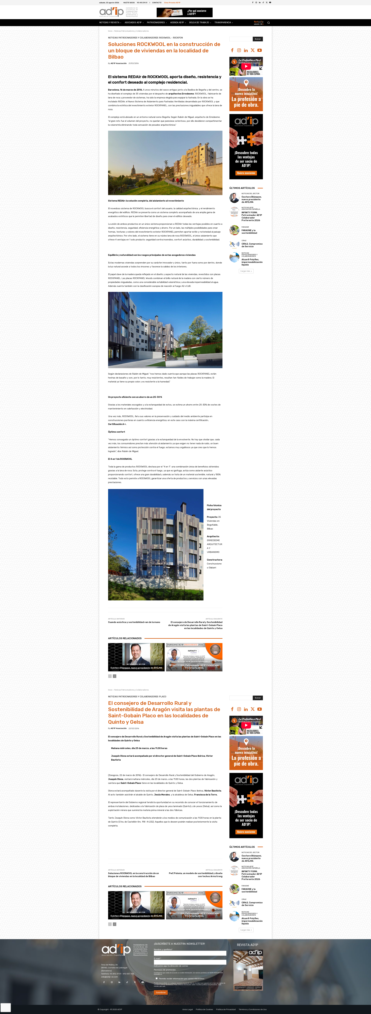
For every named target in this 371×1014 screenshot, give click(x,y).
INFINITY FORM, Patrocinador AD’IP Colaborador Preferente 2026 (194, 666)
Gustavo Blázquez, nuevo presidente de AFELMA (136, 668)
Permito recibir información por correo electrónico (181, 978)
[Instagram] (239, 50)
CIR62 (244, 240)
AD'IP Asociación (119, 63)
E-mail (157, 958)
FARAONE (245, 227)
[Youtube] (270, 2)
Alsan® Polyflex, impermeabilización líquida (252, 262)
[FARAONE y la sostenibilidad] (234, 230)
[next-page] (114, 676)
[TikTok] (127, 982)
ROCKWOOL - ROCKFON (171, 38)
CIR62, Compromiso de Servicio (252, 245)
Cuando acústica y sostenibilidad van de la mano (134, 622)
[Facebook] (252, 2)
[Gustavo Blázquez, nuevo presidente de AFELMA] (136, 657)
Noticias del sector (136, 664)
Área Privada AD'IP (172, 2)
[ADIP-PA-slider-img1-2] (185, 12)
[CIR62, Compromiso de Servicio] (234, 244)
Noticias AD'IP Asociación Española (194, 662)
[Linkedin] (246, 50)
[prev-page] (110, 676)
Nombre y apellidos (163, 949)
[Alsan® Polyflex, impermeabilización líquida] (234, 257)
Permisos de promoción (165, 970)
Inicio (110, 31)
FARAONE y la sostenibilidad (249, 231)
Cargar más (245, 271)
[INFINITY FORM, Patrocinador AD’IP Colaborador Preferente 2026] (194, 657)
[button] (268, 22)
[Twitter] (266, 2)
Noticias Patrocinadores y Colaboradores (131, 31)
